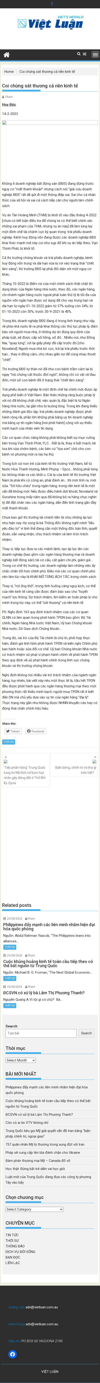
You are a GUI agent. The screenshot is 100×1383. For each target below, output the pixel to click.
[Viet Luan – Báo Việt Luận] (6, 54)
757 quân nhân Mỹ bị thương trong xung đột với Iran (45, 1144)
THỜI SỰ (8, 741)
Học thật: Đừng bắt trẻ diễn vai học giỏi (35, 1169)
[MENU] (95, 54)
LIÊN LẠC (13, 1263)
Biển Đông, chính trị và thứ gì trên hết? (75, 770)
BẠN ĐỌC (13, 1257)
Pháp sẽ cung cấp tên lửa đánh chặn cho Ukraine (43, 1152)
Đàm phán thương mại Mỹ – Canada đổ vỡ (38, 1161)
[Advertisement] (50, 845)
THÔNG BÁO (15, 1246)
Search (11, 1026)
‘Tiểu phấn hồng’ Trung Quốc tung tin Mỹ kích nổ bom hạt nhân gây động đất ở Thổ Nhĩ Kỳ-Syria (24, 775)
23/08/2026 (14, 918)
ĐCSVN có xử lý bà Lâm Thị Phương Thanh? (39, 1114)
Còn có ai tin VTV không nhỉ (27, 1123)
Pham (9, 97)
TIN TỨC (12, 1235)
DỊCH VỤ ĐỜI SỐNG (20, 1252)
